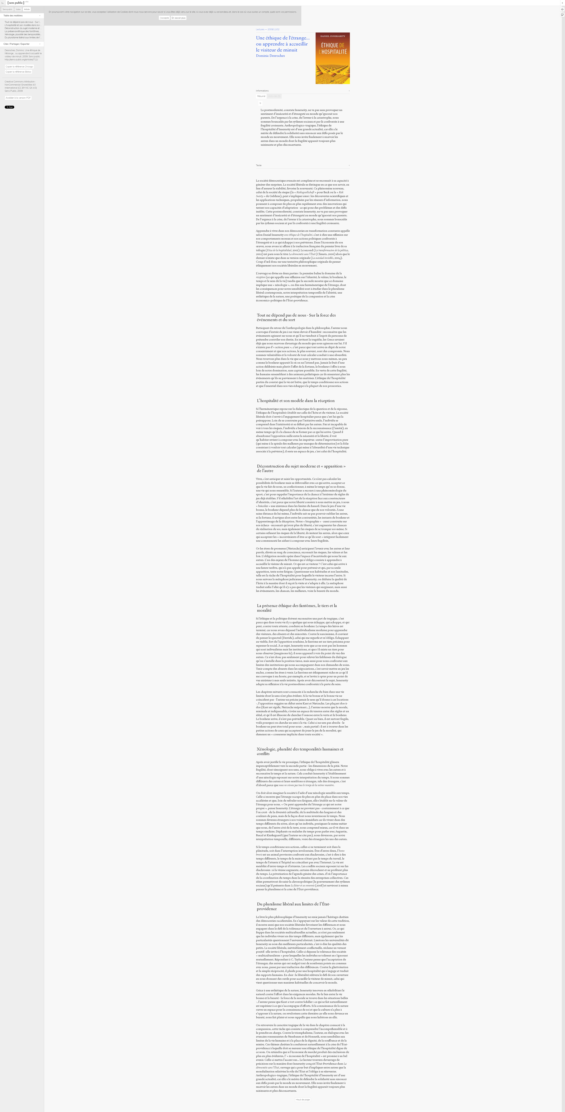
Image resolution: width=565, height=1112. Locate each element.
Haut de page (303, 1099)
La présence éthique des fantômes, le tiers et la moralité (32, 31)
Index (18, 9)
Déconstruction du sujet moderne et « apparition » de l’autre (34, 28)
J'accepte (164, 17)
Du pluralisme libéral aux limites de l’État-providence (30, 37)
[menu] (3, 3)
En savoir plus (178, 17)
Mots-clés (274, 96)
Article (27, 9)
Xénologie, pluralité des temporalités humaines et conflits (32, 34)
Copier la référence (19, 66)
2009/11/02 (273, 29)
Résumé (261, 96)
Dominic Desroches (270, 56)
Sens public (7, 9)
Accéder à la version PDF (18, 97)
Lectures (260, 29)
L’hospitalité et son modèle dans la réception (26, 25)
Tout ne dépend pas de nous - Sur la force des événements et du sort (39, 22)
